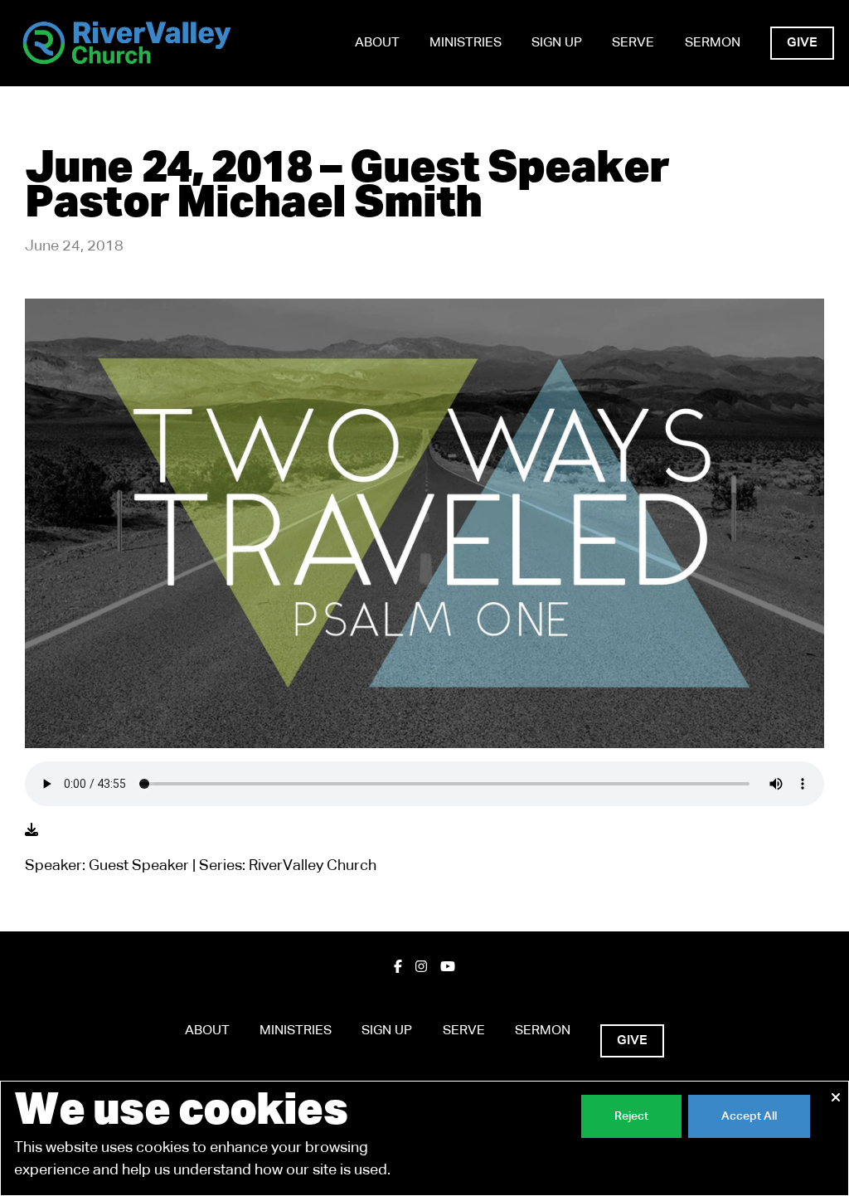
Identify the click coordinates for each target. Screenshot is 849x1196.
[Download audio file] (31, 831)
